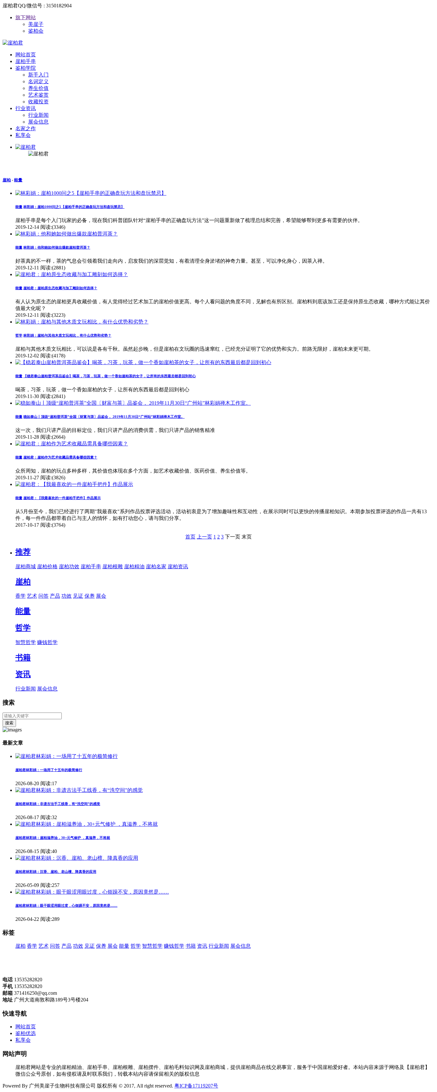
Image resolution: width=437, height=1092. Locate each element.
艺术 (32, 596)
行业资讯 (25, 108)
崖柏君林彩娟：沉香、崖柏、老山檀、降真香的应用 (55, 871)
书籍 (23, 657)
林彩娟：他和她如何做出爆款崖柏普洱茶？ (56, 247)
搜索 (9, 723)
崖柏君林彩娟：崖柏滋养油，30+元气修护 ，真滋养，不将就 (62, 838)
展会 (101, 596)
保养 (89, 596)
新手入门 (38, 74)
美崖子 (36, 24)
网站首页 (25, 54)
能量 (18, 180)
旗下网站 (25, 17)
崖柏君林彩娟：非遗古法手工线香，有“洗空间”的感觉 (57, 804)
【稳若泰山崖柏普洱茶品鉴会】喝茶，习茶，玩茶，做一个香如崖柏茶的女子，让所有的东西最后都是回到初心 (109, 376)
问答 (43, 596)
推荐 (23, 552)
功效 (66, 596)
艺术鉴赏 (38, 95)
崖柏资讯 (178, 566)
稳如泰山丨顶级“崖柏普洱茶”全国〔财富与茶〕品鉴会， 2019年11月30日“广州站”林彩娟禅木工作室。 (104, 416)
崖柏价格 (47, 566)
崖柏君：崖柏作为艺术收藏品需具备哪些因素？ (60, 457)
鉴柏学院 (25, 68)
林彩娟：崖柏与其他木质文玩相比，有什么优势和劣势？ (67, 335)
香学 (20, 596)
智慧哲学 (25, 642)
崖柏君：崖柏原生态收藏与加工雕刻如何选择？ (60, 288)
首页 (190, 536)
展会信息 (38, 121)
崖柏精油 (134, 566)
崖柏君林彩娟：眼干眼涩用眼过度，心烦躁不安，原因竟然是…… (66, 905)
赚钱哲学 (47, 642)
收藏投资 (38, 101)
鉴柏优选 (25, 1033)
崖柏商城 (25, 566)
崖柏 (7, 180)
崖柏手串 (25, 61)
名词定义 (38, 81)
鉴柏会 (36, 31)
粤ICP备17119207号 (196, 1085)
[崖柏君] (13, 42)
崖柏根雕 (112, 566)
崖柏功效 (69, 566)
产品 (55, 596)
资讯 (23, 674)
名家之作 (25, 128)
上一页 (204, 536)
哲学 (23, 628)
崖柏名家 (156, 566)
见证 (78, 596)
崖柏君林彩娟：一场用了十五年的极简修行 (48, 770)
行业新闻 (38, 115)
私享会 (23, 135)
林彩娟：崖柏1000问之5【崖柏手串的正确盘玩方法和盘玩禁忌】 (73, 207)
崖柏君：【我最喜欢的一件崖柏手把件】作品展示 (62, 498)
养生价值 (38, 88)
